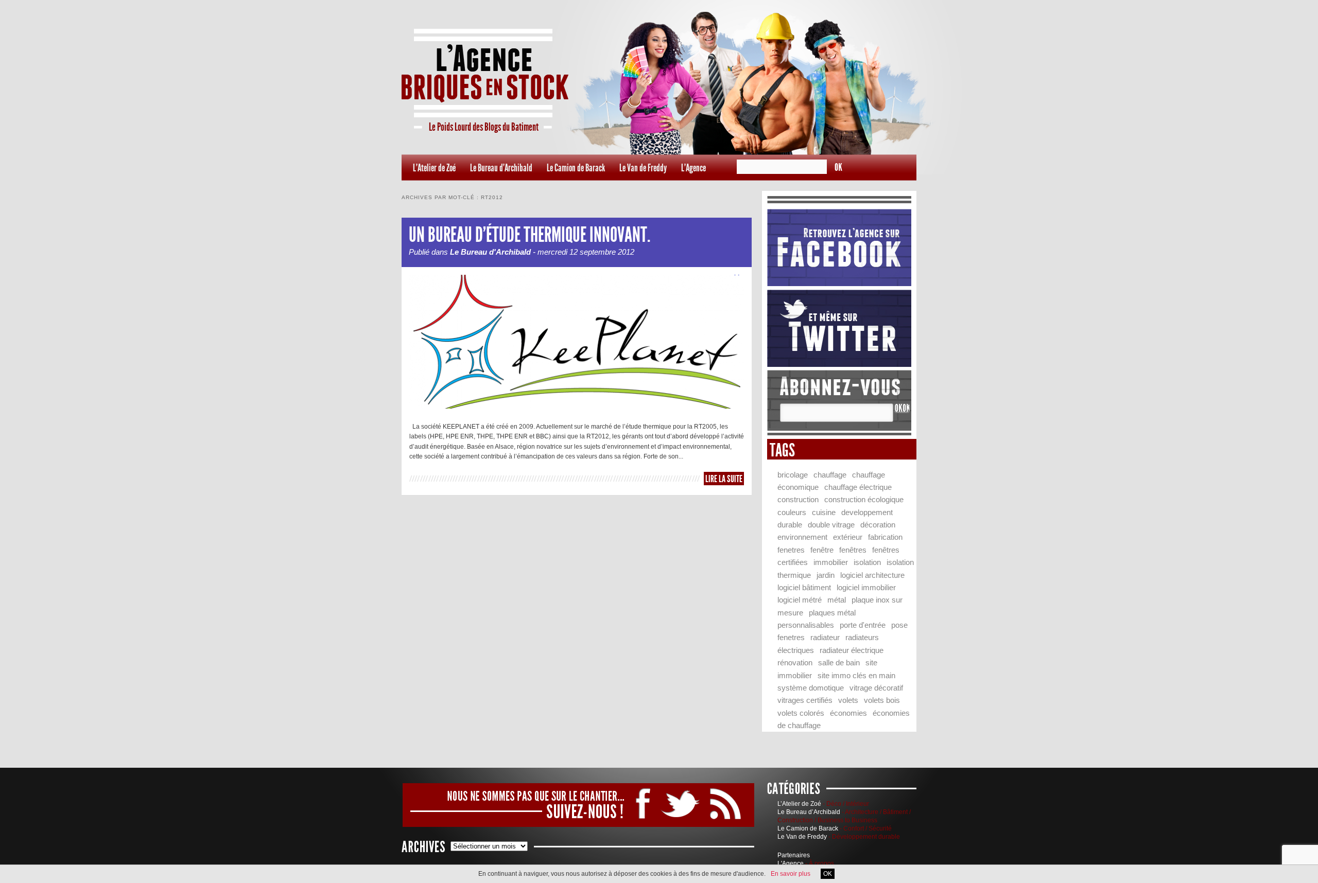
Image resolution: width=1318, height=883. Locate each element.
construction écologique (864, 499)
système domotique (810, 687)
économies (848, 713)
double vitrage (831, 524)
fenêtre (822, 549)
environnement (802, 537)
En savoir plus (790, 873)
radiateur (825, 637)
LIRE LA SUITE (723, 479)
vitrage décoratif (876, 687)
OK (827, 873)
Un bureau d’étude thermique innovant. (529, 235)
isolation (867, 562)
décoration (877, 524)
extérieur (847, 537)
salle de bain (839, 662)
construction (798, 499)
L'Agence (790, 863)
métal (836, 599)
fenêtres (852, 549)
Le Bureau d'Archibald (490, 252)
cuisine (824, 512)
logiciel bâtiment (804, 587)
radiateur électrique (851, 650)
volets (848, 700)
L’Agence (693, 168)
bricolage (792, 474)
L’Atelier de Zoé (434, 168)
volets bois (882, 700)
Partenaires (793, 855)
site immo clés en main (856, 675)
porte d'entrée (863, 625)
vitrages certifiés (805, 700)
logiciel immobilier (866, 587)
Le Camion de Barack (576, 168)
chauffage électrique (858, 487)
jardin (826, 575)
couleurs (791, 512)
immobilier (830, 562)
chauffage (829, 474)
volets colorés (800, 713)
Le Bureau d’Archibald (501, 168)
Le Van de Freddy (643, 168)
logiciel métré (799, 599)
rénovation (794, 662)
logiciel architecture (872, 575)
